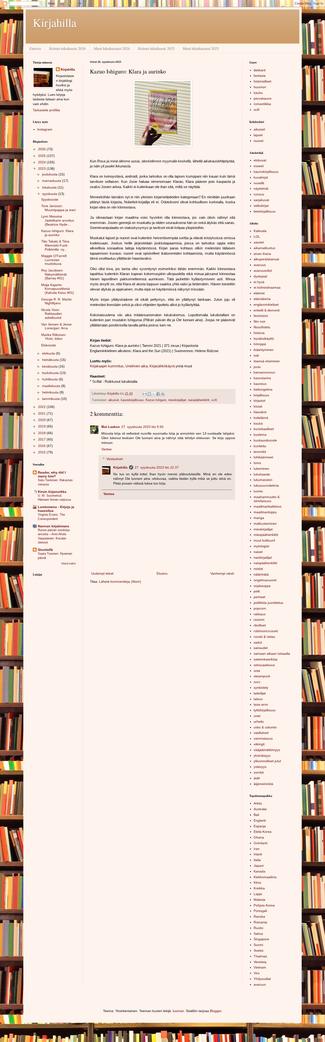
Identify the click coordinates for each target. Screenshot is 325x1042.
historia (259, 333)
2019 (42, 426)
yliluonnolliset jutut (267, 761)
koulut (258, 423)
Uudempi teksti (102, 573)
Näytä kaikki (68, 563)
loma (257, 463)
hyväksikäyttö (264, 338)
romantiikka (262, 104)
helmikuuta (50, 392)
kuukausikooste (265, 440)
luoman (178, 1011)
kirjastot (259, 400)
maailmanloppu (265, 512)
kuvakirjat (261, 177)
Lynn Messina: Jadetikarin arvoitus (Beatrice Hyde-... (57, 220)
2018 (42, 433)
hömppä (260, 344)
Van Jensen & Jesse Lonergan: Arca (56, 326)
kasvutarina (262, 378)
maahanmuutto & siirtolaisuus (267, 499)
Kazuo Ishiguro (156, 400)
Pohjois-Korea (264, 905)
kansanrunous (264, 372)
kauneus (260, 384)
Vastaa (106, 449)
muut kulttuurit (264, 540)
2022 (42, 407)
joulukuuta (50, 174)
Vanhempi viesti (222, 573)
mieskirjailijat (177, 400)
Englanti (260, 820)
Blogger (215, 1011)
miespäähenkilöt (266, 535)
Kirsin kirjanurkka (52, 492)
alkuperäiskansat (266, 259)
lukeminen (261, 468)
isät (256, 355)
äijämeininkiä (263, 784)
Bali (256, 815)
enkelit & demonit (267, 310)
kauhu (258, 93)
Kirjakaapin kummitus (106, 366)
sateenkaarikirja (265, 659)
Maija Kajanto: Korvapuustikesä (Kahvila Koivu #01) (57, 289)
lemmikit (260, 452)
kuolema (260, 434)
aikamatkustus (264, 248)
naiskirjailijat (263, 557)
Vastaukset (114, 459)
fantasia (260, 76)
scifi (214, 400)
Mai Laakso (110, 427)
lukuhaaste (262, 474)
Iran (257, 849)
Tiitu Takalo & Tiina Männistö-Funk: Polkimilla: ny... (55, 245)
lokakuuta (50, 187)
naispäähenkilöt (198, 400)
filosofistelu (262, 327)
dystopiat (260, 276)
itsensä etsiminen (267, 361)
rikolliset (260, 625)
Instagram (44, 129)
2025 (42, 156)
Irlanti (258, 854)
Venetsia (260, 962)
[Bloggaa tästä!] (149, 394)
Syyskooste (49, 199)
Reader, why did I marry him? (52, 474)
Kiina (257, 882)
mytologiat (261, 546)
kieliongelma (263, 389)
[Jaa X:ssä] (153, 394)
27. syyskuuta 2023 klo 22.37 (157, 467)
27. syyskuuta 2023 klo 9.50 (142, 427)
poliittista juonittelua (268, 603)
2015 (42, 452)
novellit (259, 183)
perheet (259, 597)
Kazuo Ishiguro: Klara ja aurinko (57, 233)
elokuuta (49, 353)
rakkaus (260, 614)
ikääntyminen (264, 350)
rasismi (259, 619)
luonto (258, 491)
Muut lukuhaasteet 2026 (112, 48)
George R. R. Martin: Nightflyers (57, 301)
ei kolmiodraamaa (267, 287)
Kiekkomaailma (265, 877)
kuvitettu (260, 446)
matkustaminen (265, 523)
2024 (42, 162)
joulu (257, 367)
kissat (258, 406)
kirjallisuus (261, 395)
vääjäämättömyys (267, 750)
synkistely (261, 687)
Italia (257, 860)
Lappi (258, 894)
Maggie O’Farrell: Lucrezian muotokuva (54, 260)
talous (258, 699)
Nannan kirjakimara (53, 526)
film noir (260, 321)
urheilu (259, 721)
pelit (257, 591)
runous (259, 194)
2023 (42, 168)
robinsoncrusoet (266, 631)
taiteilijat (260, 693)
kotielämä (261, 418)
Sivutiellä (45, 550)
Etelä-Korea (262, 832)
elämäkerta (262, 299)
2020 (42, 420)
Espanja (260, 826)
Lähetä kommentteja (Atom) (120, 581)
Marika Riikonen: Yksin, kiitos (53, 337)
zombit (259, 772)
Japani (259, 866)
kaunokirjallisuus (132, 400)
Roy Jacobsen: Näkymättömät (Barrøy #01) (54, 274)
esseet (259, 166)
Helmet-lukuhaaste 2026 (67, 48)
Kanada (259, 871)
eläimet (259, 293)
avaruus (260, 265)
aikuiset (113, 400)
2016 (42, 446)
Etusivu (35, 48)
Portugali (260, 911)
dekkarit (260, 70)
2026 (42, 149)
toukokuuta (51, 373)
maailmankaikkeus (267, 506)
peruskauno (262, 98)
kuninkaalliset (264, 429)
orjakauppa (262, 586)
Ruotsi (258, 928)
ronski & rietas (264, 637)
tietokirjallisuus (265, 211)
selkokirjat (261, 206)
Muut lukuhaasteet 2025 (201, 48)
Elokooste (48, 345)
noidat (258, 569)
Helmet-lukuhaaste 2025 (156, 48)
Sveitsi (258, 950)
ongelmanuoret (265, 580)
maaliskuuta (51, 386)
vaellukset (261, 733)
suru (257, 682)
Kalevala (260, 231)
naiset (258, 552)
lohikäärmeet (263, 457)
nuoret (258, 141)
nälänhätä (261, 574)
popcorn (260, 608)
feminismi (261, 316)
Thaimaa (260, 956)
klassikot (260, 412)
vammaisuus (263, 738)
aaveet (259, 242)
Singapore (261, 939)
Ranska (259, 916)
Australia (260, 809)
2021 (42, 413)
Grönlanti (260, 843)
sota (257, 671)
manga (259, 518)
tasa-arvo (261, 704)
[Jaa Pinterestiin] (162, 394)
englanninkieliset (266, 304)
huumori (260, 87)
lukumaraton (263, 480)
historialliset (262, 81)
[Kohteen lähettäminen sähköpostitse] (144, 394)
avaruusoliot (263, 270)
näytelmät (261, 188)
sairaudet (261, 648)
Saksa (258, 933)
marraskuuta (52, 181)
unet (257, 716)
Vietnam (260, 967)
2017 (42, 439)
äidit (257, 778)
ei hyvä (259, 282)
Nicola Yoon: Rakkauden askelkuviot (51, 314)
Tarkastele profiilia (46, 110)
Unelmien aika (136, 366)
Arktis (258, 803)
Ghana (259, 837)
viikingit (259, 744)
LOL (257, 236)
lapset (258, 135)
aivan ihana (262, 254)
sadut (258, 642)
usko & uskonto (265, 727)
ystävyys (260, 767)
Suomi (258, 945)
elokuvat (260, 160)
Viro (257, 973)
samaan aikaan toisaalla (272, 653)
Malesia (259, 899)
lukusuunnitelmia (266, 485)
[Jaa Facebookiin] (158, 394)
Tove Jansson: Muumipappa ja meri (58, 208)
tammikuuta (51, 399)
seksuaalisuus (264, 665)
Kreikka (259, 888)
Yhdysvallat (262, 979)
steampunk (262, 676)
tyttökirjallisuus (265, 710)
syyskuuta (50, 194)
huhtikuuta (50, 379)
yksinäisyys (262, 755)
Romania (260, 922)
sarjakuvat (261, 200)
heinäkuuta (51, 360)
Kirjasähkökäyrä (162, 366)
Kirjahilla (54, 22)
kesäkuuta (50, 366)
